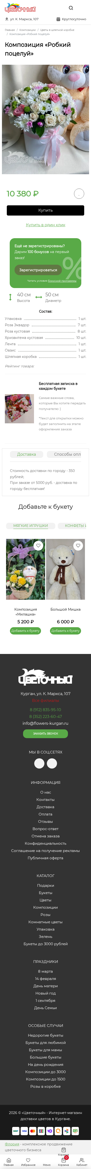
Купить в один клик (45, 225)
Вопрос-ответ (45, 828)
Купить (45, 210)
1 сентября (45, 1000)
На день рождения (45, 1064)
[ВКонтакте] (60, 8)
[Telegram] (49, 8)
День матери (45, 986)
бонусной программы (62, 280)
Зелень (45, 936)
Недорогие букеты (45, 1035)
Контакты (45, 799)
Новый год (45, 993)
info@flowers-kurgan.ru (45, 723)
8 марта (45, 971)
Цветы (45, 900)
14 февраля (45, 978)
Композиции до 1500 (45, 1079)
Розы (45, 914)
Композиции (45, 907)
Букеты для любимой (45, 1042)
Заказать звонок (45, 733)
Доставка (26, 454)
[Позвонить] (82, 8)
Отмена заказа (46, 836)
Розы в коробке (45, 1086)
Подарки (45, 885)
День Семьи (45, 1008)
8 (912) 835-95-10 (45, 709)
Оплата (45, 814)
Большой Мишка (65, 609)
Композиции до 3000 (45, 1071)
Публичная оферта (45, 858)
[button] (79, 581)
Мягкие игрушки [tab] (30, 526)
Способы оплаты (71, 454)
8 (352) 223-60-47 (45, 716)
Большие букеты (45, 1057)
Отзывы (45, 821)
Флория (12, 1144)
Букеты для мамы (45, 1050)
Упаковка (46, 929)
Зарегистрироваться (38, 270)
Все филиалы (45, 700)
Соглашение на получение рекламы (45, 850)
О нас (45, 792)
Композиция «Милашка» (25, 611)
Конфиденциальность (45, 843)
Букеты (45, 892)
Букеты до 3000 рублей (46, 944)
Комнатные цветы (45, 922)
